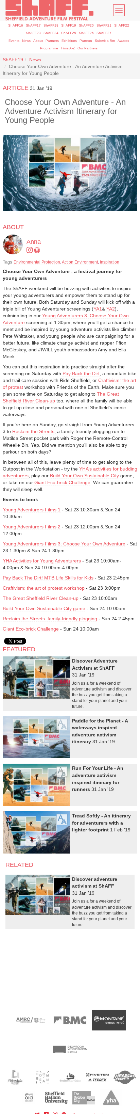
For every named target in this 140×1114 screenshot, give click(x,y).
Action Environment (80, 262)
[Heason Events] (124, 1077)
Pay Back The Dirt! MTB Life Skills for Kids (48, 577)
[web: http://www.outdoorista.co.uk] (37, 250)
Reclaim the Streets (33, 431)
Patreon (86, 41)
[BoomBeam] (42, 1077)
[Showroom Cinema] (70, 1049)
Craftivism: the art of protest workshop (44, 588)
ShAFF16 (15, 25)
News (26, 41)
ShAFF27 (104, 33)
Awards (123, 41)
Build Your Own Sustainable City (84, 475)
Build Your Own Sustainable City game (44, 608)
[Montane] (109, 1020)
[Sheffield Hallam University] (56, 1097)
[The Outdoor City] (83, 1097)
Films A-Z (68, 48)
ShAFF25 (68, 33)
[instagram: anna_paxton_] (30, 250)
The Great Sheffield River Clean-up (40, 598)
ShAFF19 (68, 25)
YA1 (97, 309)
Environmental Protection (37, 262)
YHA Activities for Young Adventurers (42, 560)
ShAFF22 (121, 25)
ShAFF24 (50, 33)
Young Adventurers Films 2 (31, 526)
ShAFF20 (86, 25)
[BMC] (70, 1020)
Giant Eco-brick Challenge (62, 482)
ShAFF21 (104, 25)
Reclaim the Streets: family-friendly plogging (50, 618)
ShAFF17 (33, 25)
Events (13, 41)
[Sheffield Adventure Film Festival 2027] (49, 10)
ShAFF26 (86, 33)
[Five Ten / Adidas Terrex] (97, 1077)
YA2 (110, 309)
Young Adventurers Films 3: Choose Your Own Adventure (64, 543)
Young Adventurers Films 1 (31, 509)
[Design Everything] (70, 1077)
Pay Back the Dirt (81, 373)
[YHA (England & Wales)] (111, 1097)
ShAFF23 (33, 33)
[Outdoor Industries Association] (29, 1097)
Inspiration (109, 262)
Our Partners (87, 48)
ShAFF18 (50, 25)
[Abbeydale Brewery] (15, 1077)
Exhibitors (69, 41)
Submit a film (105, 41)
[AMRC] (31, 1020)
